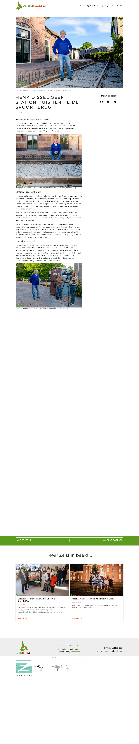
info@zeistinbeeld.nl (69, 645)
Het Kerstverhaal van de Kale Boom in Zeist (93, 599)
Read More (22, 619)
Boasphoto (75, 652)
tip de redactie (93, 6)
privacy (105, 6)
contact (115, 6)
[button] (121, 5)
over (81, 6)
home (74, 6)
